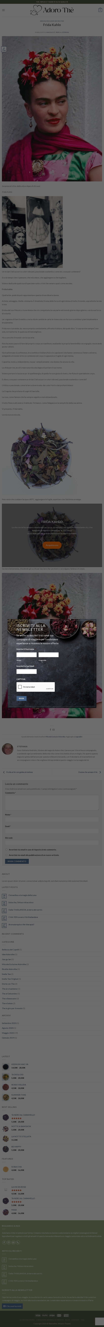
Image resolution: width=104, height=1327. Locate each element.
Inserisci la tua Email (26, 666)
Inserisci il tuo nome (26, 649)
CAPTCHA (20, 679)
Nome (19, 660)
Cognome (42, 660)
